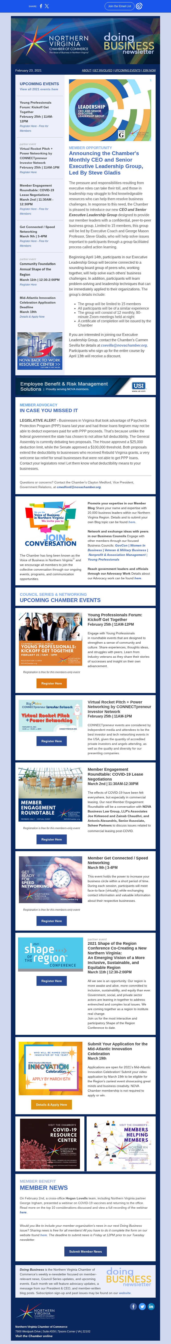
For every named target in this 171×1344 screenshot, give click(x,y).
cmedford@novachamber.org (79, 487)
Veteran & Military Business (125, 550)
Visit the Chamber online (34, 1336)
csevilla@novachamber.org (124, 345)
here (54, 89)
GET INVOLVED (102, 70)
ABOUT (86, 70)
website (125, 1293)
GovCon (121, 545)
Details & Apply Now (32, 316)
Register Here (28, 172)
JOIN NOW (149, 70)
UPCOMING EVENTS (127, 70)
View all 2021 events (35, 89)
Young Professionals (103, 559)
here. (132, 522)
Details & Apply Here (51, 1104)
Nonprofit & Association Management (118, 555)
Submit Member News (85, 1251)
